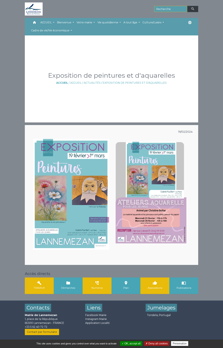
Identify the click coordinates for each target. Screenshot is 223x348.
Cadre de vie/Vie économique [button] (50, 30)
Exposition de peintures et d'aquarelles (135, 82)
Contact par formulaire (42, 331)
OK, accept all (132, 343)
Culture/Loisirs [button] (152, 22)
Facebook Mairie (95, 315)
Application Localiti (97, 322)
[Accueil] (34, 9)
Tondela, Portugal (159, 315)
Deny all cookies (158, 343)
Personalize (180, 343)
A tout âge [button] (130, 22)
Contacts (37, 307)
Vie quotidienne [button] (108, 22)
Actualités (92, 82)
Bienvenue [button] (64, 22)
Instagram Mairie (96, 319)
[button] (34, 23)
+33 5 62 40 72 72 (36, 326)
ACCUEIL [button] (46, 22)
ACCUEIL (76, 82)
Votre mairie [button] (85, 22)
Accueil (62, 82)
